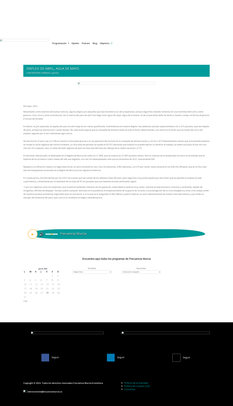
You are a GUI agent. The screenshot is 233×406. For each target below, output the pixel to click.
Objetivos (104, 43)
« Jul (25, 300)
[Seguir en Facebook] (45, 357)
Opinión (75, 43)
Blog (95, 43)
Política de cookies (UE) (137, 386)
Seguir (55, 357)
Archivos (92, 268)
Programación (59, 43)
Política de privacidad (136, 383)
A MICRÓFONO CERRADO (38, 72)
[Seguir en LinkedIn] (111, 357)
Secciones (141, 268)
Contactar (129, 389)
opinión (55, 72)
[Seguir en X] (176, 358)
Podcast (86, 43)
